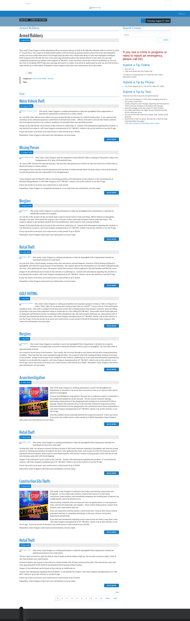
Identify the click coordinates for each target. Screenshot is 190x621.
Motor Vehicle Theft (32, 101)
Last (115, 598)
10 (101, 598)
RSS (117, 592)
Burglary (25, 201)
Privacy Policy (145, 123)
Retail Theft (27, 247)
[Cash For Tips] (95, 8)
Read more (111, 139)
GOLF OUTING (28, 294)
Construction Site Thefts (34, 481)
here (145, 75)
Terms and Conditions (132, 123)
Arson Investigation (32, 378)
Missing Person (29, 148)
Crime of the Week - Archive (43, 79)
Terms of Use (154, 123)
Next (108, 598)
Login (27, 3)
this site (131, 69)
